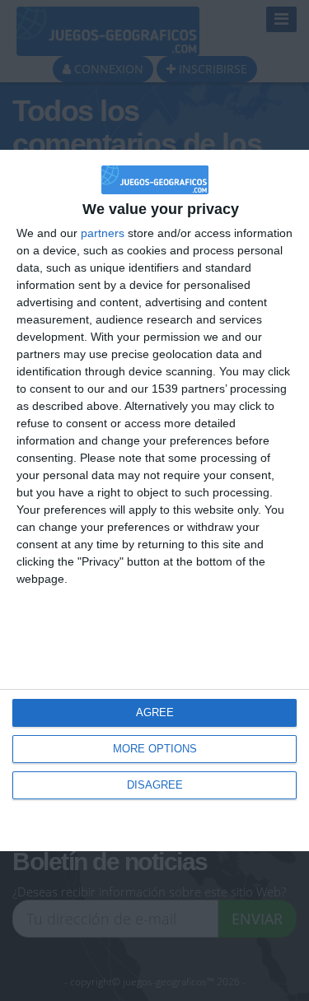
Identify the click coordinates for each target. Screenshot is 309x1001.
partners (102, 233)
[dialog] (154, 500)
